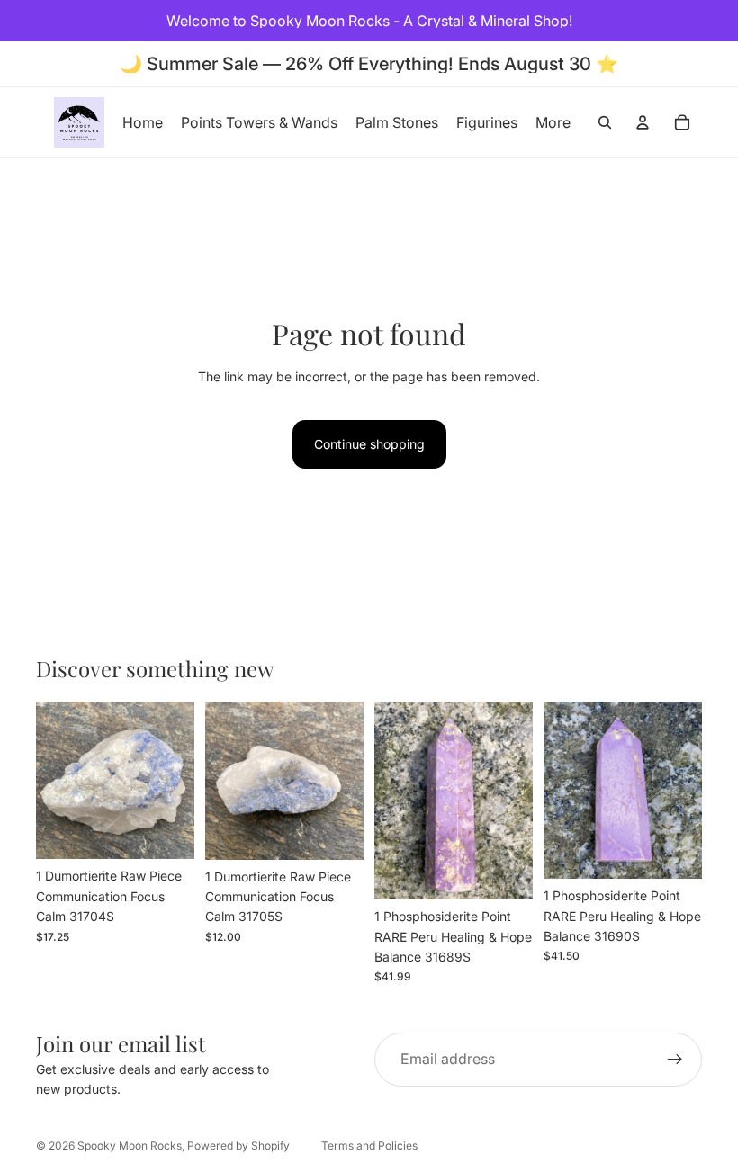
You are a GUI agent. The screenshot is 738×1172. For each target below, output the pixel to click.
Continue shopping (369, 444)
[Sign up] (675, 1059)
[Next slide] (174, 781)
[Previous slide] (56, 781)
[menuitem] (553, 122)
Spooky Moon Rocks (129, 1145)
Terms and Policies (369, 1145)
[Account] (642, 122)
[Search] (605, 122)
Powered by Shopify (238, 1145)
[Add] (166, 832)
